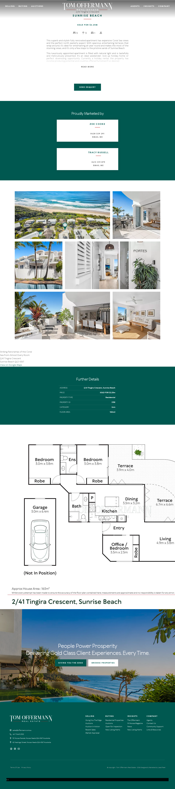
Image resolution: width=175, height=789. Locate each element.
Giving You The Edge (93, 720)
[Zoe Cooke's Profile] (67, 130)
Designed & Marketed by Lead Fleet (153, 767)
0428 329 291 (97, 134)
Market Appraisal (92, 733)
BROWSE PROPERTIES (103, 663)
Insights (148, 6)
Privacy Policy (26, 767)
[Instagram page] (15, 749)
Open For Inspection (113, 726)
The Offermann (133, 720)
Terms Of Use (15, 767)
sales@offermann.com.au (22, 730)
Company (164, 6)
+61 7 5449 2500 (18, 734)
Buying (23, 6)
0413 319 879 (98, 162)
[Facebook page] (11, 749)
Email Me (97, 137)
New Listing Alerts (112, 730)
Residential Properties (114, 720)
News (129, 726)
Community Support (155, 726)
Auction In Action (92, 726)
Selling (10, 6)
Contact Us (151, 723)
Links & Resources (154, 730)
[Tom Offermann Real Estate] (87, 7)
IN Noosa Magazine (135, 723)
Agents (135, 6)
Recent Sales (90, 730)
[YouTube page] (18, 749)
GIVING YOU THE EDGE (70, 663)
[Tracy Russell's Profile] (68, 159)
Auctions (37, 6)
